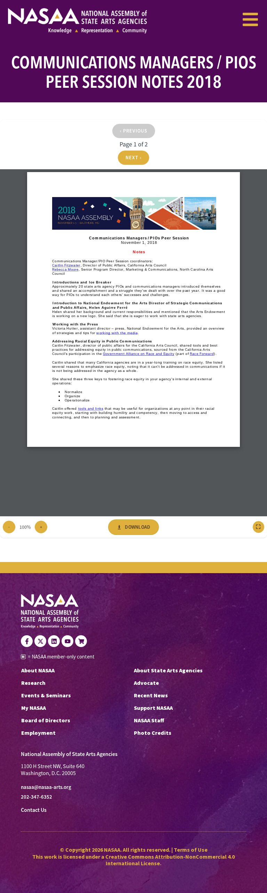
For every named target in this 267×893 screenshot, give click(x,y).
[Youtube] (67, 641)
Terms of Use (191, 849)
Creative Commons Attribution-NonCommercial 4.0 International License (170, 860)
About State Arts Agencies (168, 670)
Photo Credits (152, 732)
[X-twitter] (40, 641)
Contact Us (34, 810)
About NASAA (38, 670)
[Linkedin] (54, 641)
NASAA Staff (149, 720)
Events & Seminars (46, 695)
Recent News (151, 695)
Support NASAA (153, 707)
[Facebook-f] (27, 641)
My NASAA (33, 707)
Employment (38, 732)
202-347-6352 (36, 796)
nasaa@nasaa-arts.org (46, 787)
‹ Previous (133, 131)
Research (33, 682)
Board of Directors (45, 720)
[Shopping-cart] (81, 641)
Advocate (146, 682)
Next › (133, 157)
